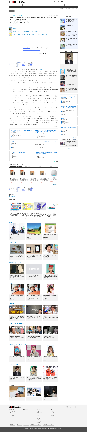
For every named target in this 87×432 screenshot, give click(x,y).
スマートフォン (12, 411)
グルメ (53, 411)
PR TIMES (11, 424)
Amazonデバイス (16, 166)
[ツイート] (14, 23)
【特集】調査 (13, 196)
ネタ (11, 412)
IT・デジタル (29, 4)
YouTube (73, 406)
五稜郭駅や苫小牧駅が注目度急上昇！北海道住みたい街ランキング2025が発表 (53, 75)
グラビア (39, 418)
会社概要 (39, 428)
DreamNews (25, 424)
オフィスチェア (28, 166)
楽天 (10, 283)
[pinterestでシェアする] (24, 23)
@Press (18, 424)
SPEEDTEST (43, 4)
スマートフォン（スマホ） (17, 323)
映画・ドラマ (40, 411)
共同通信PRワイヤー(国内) (35, 424)
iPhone (11, 303)
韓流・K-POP (40, 412)
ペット (53, 412)
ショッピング (12, 415)
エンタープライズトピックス (17, 344)
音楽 (38, 415)
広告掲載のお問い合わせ (33, 428)
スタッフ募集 (59, 428)
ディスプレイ (40, 166)
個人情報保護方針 (44, 428)
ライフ (71, 4)
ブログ (39, 419)
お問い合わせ (27, 428)
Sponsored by (51, 161)
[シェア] (17, 23)
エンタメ (57, 4)
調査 (41, 69)
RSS (77, 406)
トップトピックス (14, 364)
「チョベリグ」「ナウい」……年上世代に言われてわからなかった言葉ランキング (54, 71)
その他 (39, 422)
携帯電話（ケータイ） (15, 262)
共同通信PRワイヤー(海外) (47, 424)
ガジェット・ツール (13, 414)
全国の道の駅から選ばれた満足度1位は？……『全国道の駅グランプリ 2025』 (53, 73)
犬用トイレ (52, 166)
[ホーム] (10, 13)
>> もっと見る (55, 184)
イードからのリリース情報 (52, 428)
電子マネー (12, 242)
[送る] (21, 23)
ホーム (15, 4)
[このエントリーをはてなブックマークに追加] (27, 23)
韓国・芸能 (39, 414)
